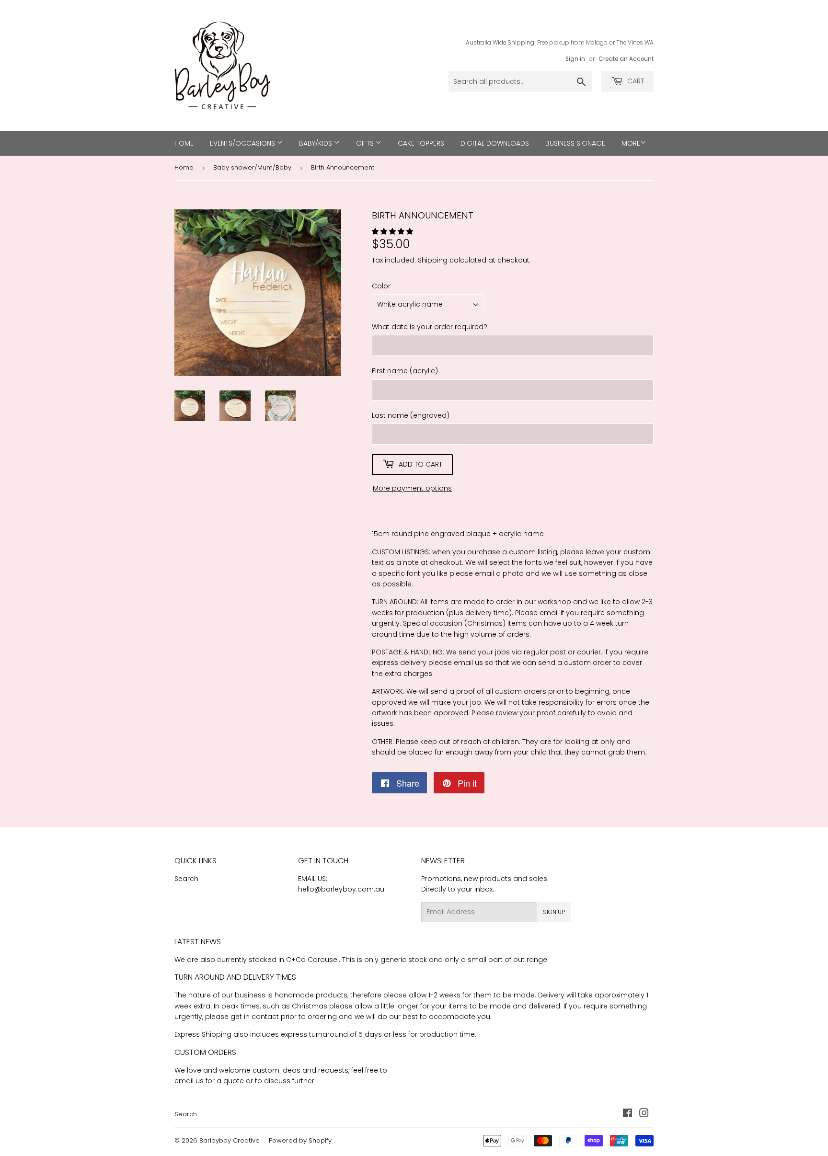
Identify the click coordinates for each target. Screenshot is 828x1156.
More (630, 143)
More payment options (412, 488)
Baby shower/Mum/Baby (252, 167)
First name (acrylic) (405, 371)
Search (186, 878)
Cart (634, 81)
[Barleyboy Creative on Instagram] (644, 1114)
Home (184, 143)
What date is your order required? (429, 327)
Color (381, 286)
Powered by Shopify (300, 1140)
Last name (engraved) (410, 415)
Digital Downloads (494, 143)
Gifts (366, 143)
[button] (393, 231)
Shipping (433, 260)
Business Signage (575, 143)
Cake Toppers (421, 143)
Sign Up (554, 912)
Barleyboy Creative (229, 1140)
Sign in (575, 59)
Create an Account (626, 59)
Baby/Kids (316, 143)
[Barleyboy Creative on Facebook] (627, 1114)
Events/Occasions (243, 143)
